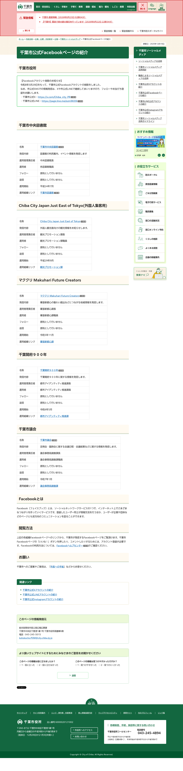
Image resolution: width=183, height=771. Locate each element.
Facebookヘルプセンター (73, 545)
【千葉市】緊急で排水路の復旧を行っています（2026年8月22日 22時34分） (77, 22)
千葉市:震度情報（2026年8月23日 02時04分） (64, 17)
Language (152, 9)
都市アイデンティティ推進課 (54, 416)
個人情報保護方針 (85, 713)
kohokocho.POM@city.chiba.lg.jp (35, 638)
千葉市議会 (48, 440)
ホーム (21, 39)
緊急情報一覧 (110, 31)
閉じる (142, 9)
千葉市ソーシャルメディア (70, 39)
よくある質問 (151, 248)
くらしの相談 (151, 239)
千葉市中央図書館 (52, 147)
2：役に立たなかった (48, 665)
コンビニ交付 (142, 150)
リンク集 (161, 713)
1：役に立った (28, 665)
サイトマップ (22, 713)
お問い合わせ (81, 737)
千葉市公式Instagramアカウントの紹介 (43, 599)
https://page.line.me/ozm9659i (62, 101)
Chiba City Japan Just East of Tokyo (63, 221)
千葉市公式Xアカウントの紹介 (38, 590)
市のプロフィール (145, 713)
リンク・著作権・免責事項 (61, 713)
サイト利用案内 (39, 713)
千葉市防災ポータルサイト (151, 31)
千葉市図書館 (49, 193)
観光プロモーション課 (51, 267)
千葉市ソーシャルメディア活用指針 (150, 68)
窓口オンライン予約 (154, 230)
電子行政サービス (153, 202)
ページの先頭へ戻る (91, 703)
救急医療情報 (151, 184)
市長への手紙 (57, 567)
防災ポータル (151, 175)
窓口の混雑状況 (152, 221)
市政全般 (29, 39)
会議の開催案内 (152, 257)
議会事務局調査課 (49, 486)
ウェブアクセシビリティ (107, 713)
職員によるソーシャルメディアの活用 (150, 77)
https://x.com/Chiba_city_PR (57, 97)
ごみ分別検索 (151, 193)
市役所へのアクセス (83, 730)
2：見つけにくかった (110, 665)
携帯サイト (127, 713)
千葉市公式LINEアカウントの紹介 (40, 594)
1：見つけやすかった (87, 665)
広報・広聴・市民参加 (43, 39)
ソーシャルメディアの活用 (150, 61)
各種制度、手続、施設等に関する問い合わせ (132, 725)
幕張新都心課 (47, 342)
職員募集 (149, 212)
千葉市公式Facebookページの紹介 (150, 94)
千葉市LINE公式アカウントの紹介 (149, 102)
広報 (56, 39)
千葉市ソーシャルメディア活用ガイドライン (150, 119)
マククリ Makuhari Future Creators (62, 296)
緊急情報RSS (128, 31)
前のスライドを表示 (159, 155)
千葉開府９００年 (52, 370)
